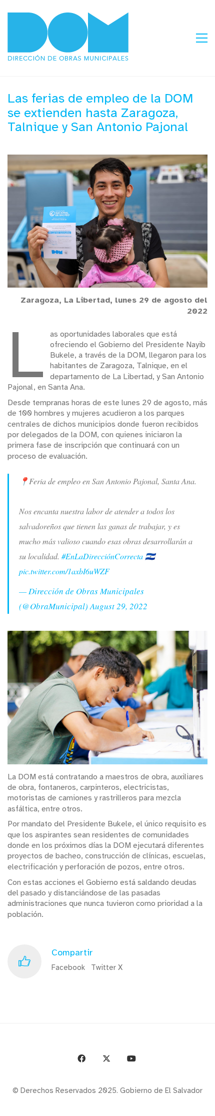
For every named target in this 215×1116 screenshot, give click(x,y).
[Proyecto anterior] (159, 1104)
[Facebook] (82, 1058)
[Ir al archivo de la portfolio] (181, 1104)
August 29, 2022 (119, 606)
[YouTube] (132, 1058)
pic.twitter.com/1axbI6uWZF (64, 571)
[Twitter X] (106, 1058)
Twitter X (106, 967)
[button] (202, 38)
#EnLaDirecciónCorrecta (102, 556)
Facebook (68, 967)
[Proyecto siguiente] (203, 1104)
